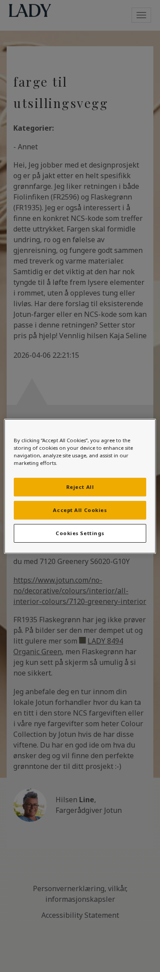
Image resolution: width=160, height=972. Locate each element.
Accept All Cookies (80, 510)
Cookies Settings (80, 533)
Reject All (80, 487)
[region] (80, 485)
